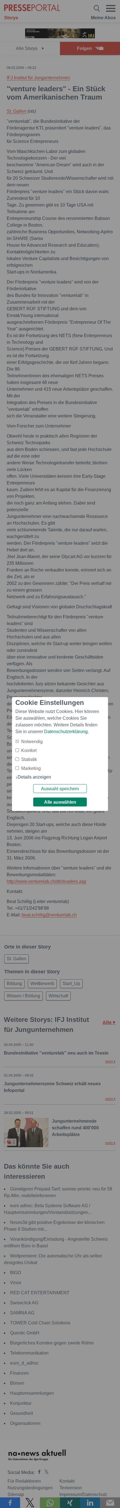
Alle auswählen (60, 802)
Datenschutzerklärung (66, 731)
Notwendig (32, 741)
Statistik (29, 759)
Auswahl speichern (60, 788)
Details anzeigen (34, 777)
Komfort (29, 750)
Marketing (31, 768)
